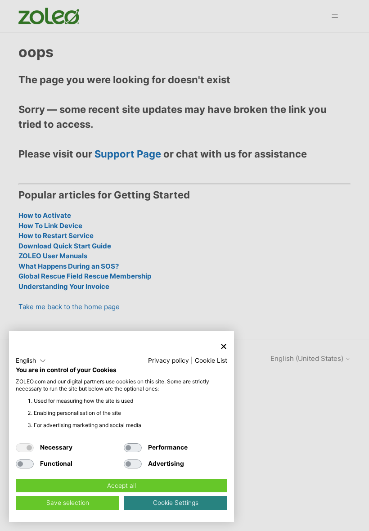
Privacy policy (168, 360)
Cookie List (211, 360)
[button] (31, 361)
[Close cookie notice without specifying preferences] (223, 346)
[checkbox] (25, 447)
